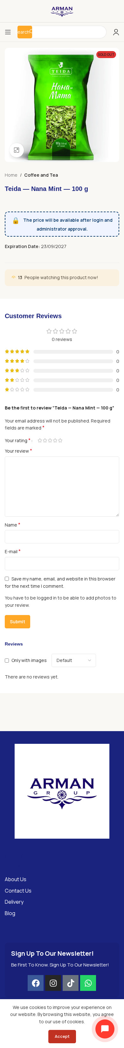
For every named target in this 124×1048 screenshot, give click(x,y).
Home (11, 175)
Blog (10, 913)
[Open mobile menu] (8, 32)
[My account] (116, 32)
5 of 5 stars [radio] (60, 440)
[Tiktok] (71, 983)
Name (12, 524)
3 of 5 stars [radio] (49, 440)
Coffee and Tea (41, 175)
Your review (18, 451)
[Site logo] (62, 11)
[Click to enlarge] (17, 150)
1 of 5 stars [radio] (39, 440)
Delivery (14, 901)
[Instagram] (53, 983)
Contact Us (18, 890)
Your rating (18, 440)
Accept (62, 1036)
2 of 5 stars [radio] (44, 440)
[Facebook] (36, 983)
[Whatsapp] (88, 983)
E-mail (13, 551)
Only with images (29, 660)
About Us (15, 879)
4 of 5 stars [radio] (55, 440)
